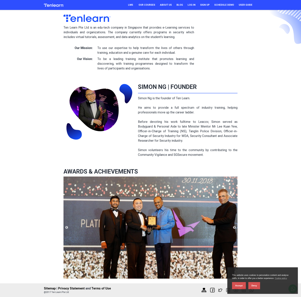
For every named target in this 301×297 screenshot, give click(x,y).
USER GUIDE (245, 4)
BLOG (180, 4)
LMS (130, 4)
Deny (254, 285)
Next (234, 227)
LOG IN (191, 4)
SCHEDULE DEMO (224, 4)
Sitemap (50, 288)
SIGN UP (205, 4)
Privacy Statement (71, 288)
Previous (66, 227)
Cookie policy (281, 278)
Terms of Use (101, 288)
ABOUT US (166, 4)
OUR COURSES (147, 4)
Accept (239, 285)
